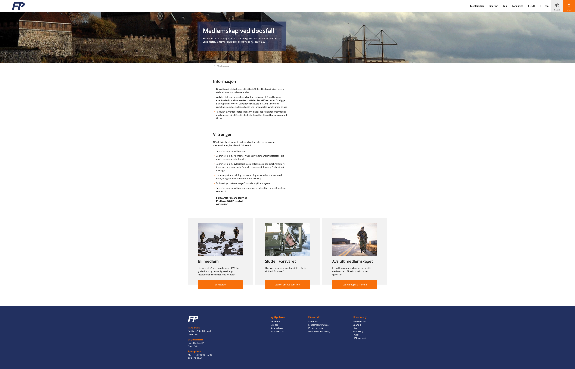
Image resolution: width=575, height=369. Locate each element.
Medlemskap (359, 321)
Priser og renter (316, 328)
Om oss (274, 324)
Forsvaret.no (276, 331)
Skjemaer (313, 321)
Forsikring (358, 331)
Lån (355, 328)
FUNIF (356, 334)
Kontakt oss (276, 328)
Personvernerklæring (319, 331)
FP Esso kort (359, 337)
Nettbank (275, 321)
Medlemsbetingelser (318, 324)
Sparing (357, 324)
